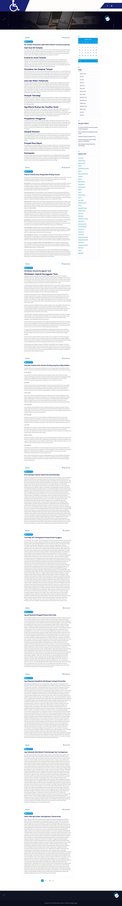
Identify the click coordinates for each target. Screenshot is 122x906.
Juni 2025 (82, 115)
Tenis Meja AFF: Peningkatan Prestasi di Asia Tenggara (43, 537)
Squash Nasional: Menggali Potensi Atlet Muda (40, 615)
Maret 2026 (82, 88)
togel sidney (81, 253)
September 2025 (83, 106)
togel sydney (81, 242)
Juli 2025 (82, 112)
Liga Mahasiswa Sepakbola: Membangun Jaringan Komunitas (45, 681)
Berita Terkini (29, 41)
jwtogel (79, 250)
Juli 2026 (82, 77)
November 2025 (83, 100)
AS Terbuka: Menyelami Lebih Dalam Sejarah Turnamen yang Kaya (47, 44)
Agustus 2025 (83, 109)
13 (87, 50)
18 (82, 53)
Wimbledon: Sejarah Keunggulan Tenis (37, 271)
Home (60, 20)
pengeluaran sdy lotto (83, 245)
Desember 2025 (83, 97)
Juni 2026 (82, 80)
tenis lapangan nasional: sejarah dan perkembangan (42, 475)
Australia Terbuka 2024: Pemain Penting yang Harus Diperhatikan (46, 365)
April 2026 (82, 85)
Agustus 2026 (83, 74)
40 (49, 880)
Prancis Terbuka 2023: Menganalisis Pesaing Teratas (42, 174)
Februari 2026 (83, 91)
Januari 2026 (82, 94)
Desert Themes (74, 903)
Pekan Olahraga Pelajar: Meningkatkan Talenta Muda (42, 816)
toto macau (80, 248)
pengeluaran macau (82, 208)
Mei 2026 (82, 83)
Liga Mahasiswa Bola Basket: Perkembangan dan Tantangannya (46, 752)
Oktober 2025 (83, 103)
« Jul (80, 61)
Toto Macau (80, 158)
